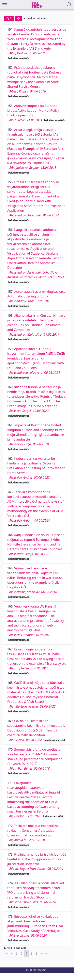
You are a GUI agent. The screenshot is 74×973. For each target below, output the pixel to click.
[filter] (9, 18)
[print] (18, 18)
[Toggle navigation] (4, 4)
